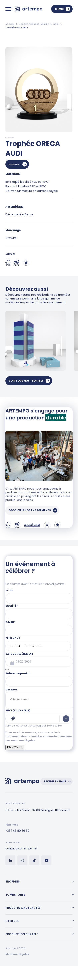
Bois (56, 24)
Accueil (9, 24)
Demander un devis (14, 164)
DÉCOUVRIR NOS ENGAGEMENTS (30, 510)
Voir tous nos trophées (26, 380)
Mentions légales (17, 954)
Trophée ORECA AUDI (16, 27)
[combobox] (13, 646)
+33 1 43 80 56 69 (17, 831)
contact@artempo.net (21, 848)
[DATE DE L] (7, 669)
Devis (59, 9)
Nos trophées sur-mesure (34, 24)
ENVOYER (15, 747)
